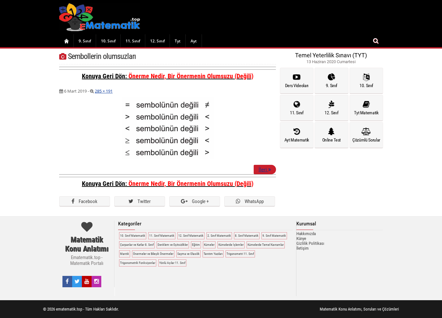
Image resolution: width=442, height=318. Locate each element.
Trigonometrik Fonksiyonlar (137, 263)
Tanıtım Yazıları (213, 254)
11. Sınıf (133, 41)
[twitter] (77, 281)
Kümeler (209, 244)
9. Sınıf (85, 41)
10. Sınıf (108, 41)
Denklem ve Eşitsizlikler (173, 244)
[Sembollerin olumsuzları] (168, 157)
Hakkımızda (306, 233)
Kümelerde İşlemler (231, 244)
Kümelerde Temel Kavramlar (266, 244)
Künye (301, 238)
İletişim (302, 248)
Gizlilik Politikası (310, 243)
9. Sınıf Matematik (274, 235)
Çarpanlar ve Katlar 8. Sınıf (137, 244)
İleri (263, 169)
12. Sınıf (157, 41)
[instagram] (96, 281)
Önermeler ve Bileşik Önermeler (153, 254)
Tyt (178, 41)
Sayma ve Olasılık (188, 254)
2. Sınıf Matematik (219, 235)
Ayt (194, 41)
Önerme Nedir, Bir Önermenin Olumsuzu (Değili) (190, 76)
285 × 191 (104, 91)
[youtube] (86, 281)
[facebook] (67, 281)
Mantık (124, 254)
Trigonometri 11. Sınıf (240, 254)
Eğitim (196, 244)
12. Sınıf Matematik (191, 235)
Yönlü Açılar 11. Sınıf (172, 263)
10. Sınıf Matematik (132, 235)
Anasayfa (66, 40)
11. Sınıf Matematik (161, 235)
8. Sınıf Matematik (247, 235)
